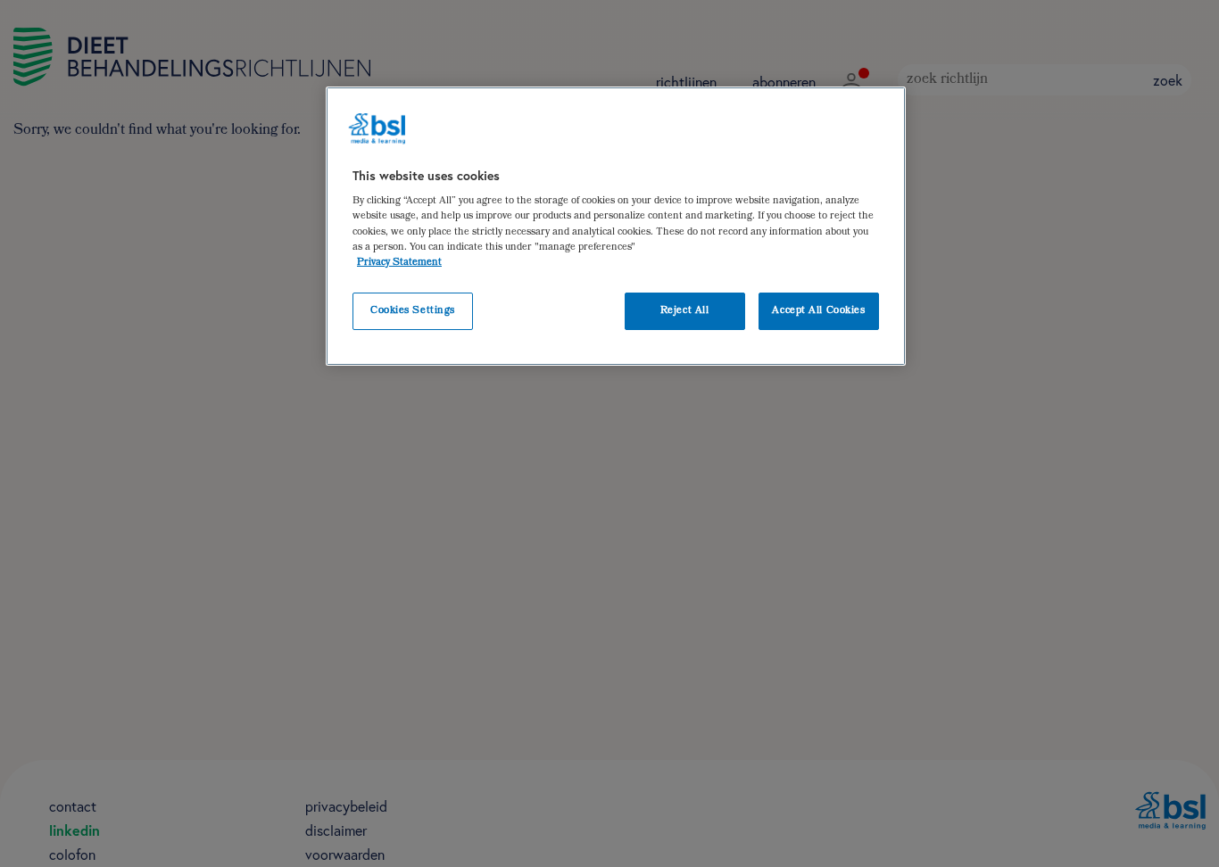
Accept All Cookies (818, 310)
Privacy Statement (399, 262)
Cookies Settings (412, 310)
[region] (616, 226)
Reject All (684, 310)
